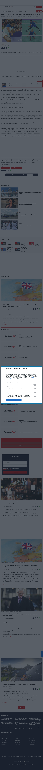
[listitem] (21, 382)
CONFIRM (14, 400)
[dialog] (21, 385)
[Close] (40, 369)
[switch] (34, 385)
